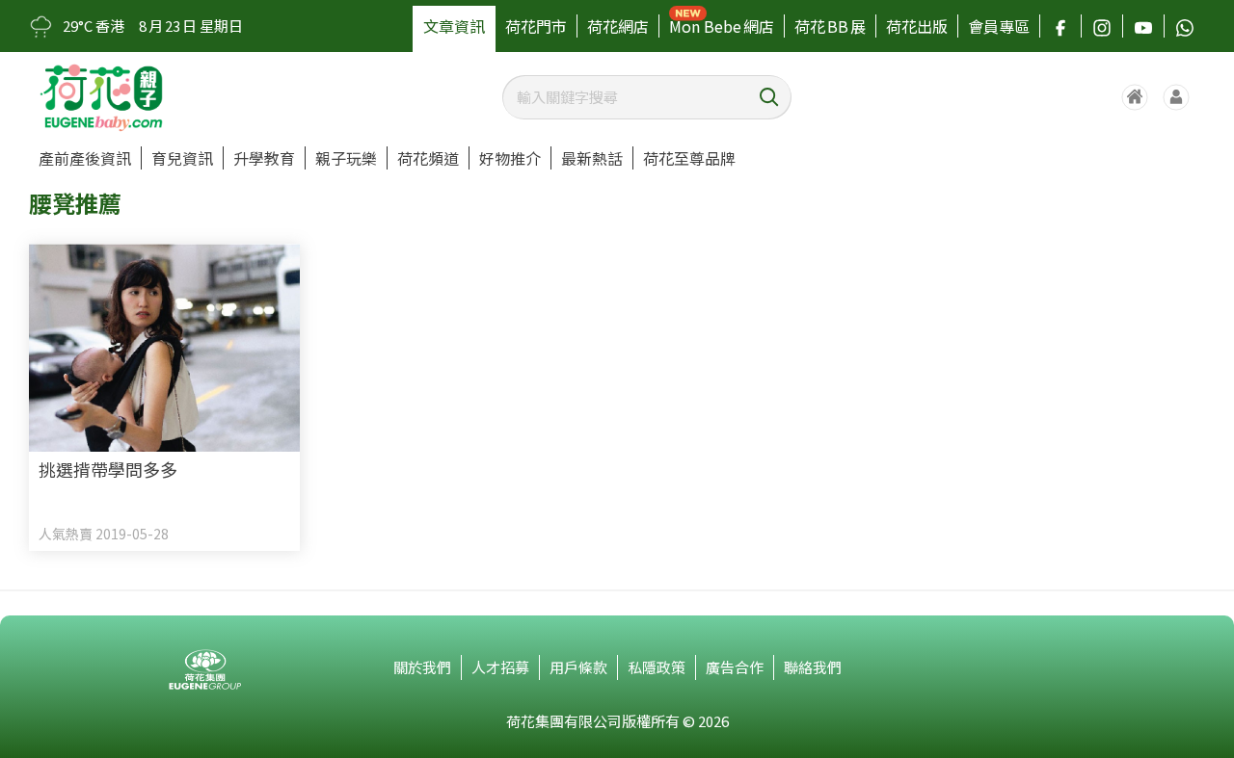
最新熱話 (592, 158)
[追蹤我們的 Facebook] (1060, 26)
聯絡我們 (813, 667)
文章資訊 (454, 26)
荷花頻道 (428, 158)
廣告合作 (735, 667)
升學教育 (264, 158)
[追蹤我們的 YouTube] (1143, 26)
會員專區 (999, 26)
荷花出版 (917, 26)
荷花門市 (536, 26)
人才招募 (500, 667)
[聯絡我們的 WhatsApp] (1185, 26)
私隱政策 (656, 667)
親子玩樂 (346, 158)
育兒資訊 (182, 158)
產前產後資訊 (85, 158)
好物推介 (510, 158)
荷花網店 (618, 26)
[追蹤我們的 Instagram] (1102, 26)
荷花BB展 (830, 26)
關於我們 (422, 667)
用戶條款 (578, 667)
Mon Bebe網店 (721, 26)
